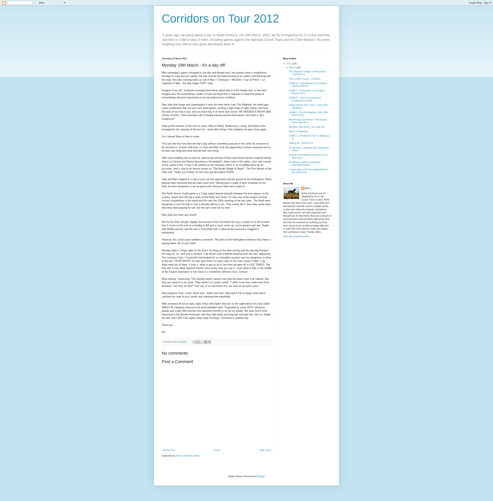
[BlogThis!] (198, 342)
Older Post (265, 450)
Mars (308, 188)
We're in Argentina (298, 131)
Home (217, 450)
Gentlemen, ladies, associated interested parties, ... (304, 163)
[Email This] (195, 342)
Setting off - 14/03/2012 (301, 143)
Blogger (261, 476)
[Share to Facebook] (206, 342)
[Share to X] (202, 342)
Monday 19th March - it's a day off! (306, 127)
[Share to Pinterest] (209, 342)
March (292, 67)
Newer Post (169, 450)
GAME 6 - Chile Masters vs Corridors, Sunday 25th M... (308, 84)
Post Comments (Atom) (188, 455)
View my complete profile (296, 236)
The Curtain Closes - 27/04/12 (304, 79)
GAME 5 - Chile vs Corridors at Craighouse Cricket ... (305, 99)
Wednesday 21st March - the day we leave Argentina (308, 121)
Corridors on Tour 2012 (220, 18)
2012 (290, 63)
